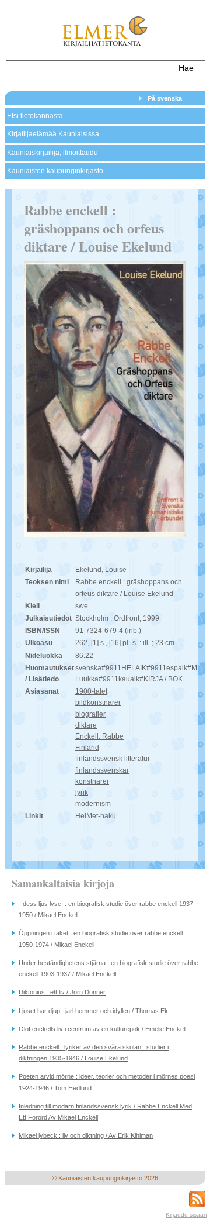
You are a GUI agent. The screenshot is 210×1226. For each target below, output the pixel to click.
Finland (87, 747)
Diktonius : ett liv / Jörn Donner (62, 992)
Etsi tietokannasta (35, 116)
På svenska (165, 98)
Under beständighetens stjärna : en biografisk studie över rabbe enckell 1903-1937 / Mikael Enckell (108, 968)
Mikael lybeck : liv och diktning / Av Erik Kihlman (86, 1135)
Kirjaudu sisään (186, 1214)
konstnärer (92, 781)
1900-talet (91, 691)
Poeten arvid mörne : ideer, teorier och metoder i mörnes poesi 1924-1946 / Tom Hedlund (107, 1082)
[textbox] (89, 68)
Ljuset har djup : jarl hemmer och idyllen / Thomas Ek (93, 1010)
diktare (86, 725)
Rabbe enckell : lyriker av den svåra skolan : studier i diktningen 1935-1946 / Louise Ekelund (94, 1053)
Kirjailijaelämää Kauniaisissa (53, 134)
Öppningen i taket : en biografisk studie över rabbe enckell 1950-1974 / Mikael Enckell (101, 938)
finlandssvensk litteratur (112, 759)
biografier (90, 714)
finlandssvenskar (102, 770)
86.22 (84, 656)
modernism (93, 804)
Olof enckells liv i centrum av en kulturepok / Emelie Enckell (102, 1028)
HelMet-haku (95, 816)
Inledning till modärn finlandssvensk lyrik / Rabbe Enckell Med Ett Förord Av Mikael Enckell (105, 1112)
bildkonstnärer (98, 702)
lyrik (81, 792)
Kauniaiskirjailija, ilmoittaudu (52, 153)
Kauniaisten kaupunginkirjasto (55, 171)
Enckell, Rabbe (99, 736)
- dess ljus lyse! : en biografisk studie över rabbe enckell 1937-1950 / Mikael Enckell (107, 909)
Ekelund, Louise (101, 570)
